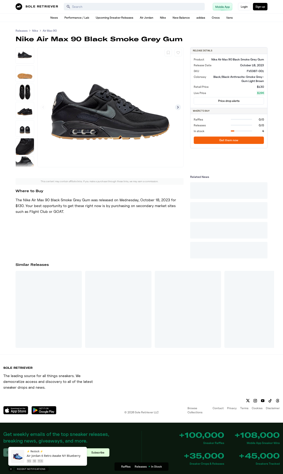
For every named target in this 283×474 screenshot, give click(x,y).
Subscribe (97, 452)
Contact (218, 408)
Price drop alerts (228, 101)
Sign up (260, 6)
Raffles (126, 466)
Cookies (257, 408)
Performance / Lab (76, 17)
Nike (163, 17)
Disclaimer (273, 408)
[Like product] (178, 52)
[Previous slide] (43, 107)
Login (244, 6)
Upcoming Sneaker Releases (114, 17)
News (54, 17)
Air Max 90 (50, 30)
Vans (229, 17)
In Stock (156, 466)
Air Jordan (146, 17)
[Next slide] (178, 107)
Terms (244, 408)
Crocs (216, 17)
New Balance (181, 17)
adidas (200, 17)
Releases (22, 30)
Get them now (228, 140)
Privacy (232, 408)
